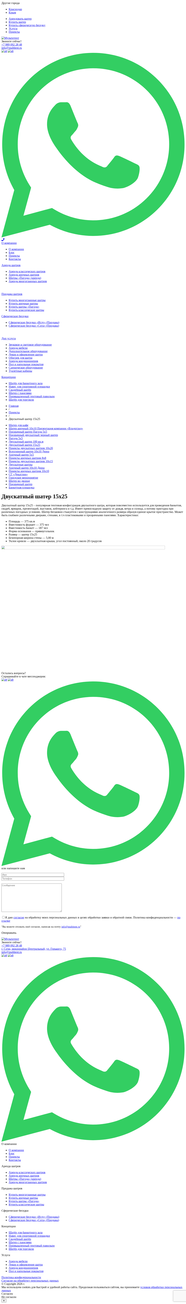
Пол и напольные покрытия (26, 364)
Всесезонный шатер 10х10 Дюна (29, 451)
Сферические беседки (15, 316)
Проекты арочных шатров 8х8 (27, 458)
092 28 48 (11, 44)
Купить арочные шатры (23, 303)
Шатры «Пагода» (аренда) (25, 277)
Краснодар (15, 9)
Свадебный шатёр (20, 389)
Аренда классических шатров (27, 271)
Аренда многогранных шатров (28, 281)
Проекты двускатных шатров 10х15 (31, 461)
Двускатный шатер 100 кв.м (26, 441)
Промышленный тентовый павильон (32, 396)
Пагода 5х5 (16, 438)
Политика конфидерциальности (21, 1277)
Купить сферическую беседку (27, 25)
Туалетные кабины (20, 370)
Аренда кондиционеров (23, 361)
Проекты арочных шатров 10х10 (29, 471)
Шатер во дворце (19, 480)
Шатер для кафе (18, 425)
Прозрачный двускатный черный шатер (33, 435)
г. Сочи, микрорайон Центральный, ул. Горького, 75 (33, 948)
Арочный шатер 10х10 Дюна (27, 467)
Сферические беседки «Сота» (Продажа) (34, 325)
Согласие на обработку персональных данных (30, 1280)
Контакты (15, 259)
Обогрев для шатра (20, 357)
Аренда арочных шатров (24, 274)
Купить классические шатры (26, 310)
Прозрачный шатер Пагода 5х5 (28, 431)
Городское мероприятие (23, 477)
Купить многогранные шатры (27, 300)
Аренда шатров (11, 265)
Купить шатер (17, 22)
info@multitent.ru (11, 47)
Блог (12, 252)
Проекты (14, 31)
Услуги (13, 28)
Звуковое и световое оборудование (30, 344)
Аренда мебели (18, 347)
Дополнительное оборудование (28, 351)
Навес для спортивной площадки (29, 386)
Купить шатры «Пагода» (24, 306)
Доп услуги (8, 338)
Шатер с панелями (20, 393)
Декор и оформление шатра (26, 354)
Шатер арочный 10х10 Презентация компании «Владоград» (46, 428)
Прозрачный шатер (20, 484)
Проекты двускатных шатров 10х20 (31, 448)
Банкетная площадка (21, 487)
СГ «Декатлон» (18, 474)
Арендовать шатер (20, 18)
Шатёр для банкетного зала (26, 383)
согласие (18, 917)
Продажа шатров (11, 294)
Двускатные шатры (21, 464)
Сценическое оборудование (26, 367)
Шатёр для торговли (21, 399)
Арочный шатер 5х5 (21, 454)
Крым (12, 12)
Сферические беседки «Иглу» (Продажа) (34, 322)
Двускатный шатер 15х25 (24, 444)
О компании (9, 243)
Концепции (8, 377)
